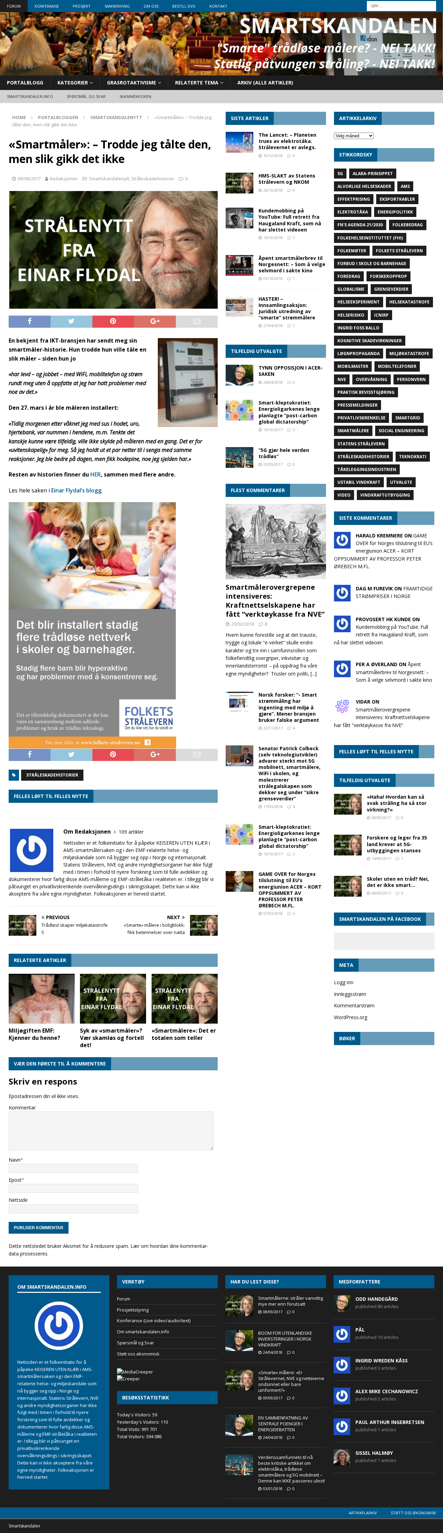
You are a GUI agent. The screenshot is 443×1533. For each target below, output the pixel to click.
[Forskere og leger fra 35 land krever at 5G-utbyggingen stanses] (348, 845)
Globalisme (350, 289)
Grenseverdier (391, 289)
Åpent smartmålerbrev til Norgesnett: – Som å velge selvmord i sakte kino (292, 264)
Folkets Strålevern (399, 251)
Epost (15, 1180)
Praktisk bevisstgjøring (366, 392)
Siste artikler (250, 118)
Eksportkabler (397, 199)
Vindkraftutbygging (385, 495)
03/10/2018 (273, 278)
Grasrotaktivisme (131, 82)
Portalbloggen (58, 117)
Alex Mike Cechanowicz (386, 1391)
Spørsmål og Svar (135, 1343)
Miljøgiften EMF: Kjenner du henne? (34, 1034)
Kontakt (218, 6)
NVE (341, 379)
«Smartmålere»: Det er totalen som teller (184, 1034)
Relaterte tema (196, 82)
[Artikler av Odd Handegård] (342, 1308)
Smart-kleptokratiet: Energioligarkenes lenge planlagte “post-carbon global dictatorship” (289, 412)
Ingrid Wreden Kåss (381, 1360)
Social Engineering (401, 431)
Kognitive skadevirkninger (369, 341)
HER (95, 474)
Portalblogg (25, 82)
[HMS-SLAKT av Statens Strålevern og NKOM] (239, 183)
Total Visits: (129, 1429)
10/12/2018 (273, 155)
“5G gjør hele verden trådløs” (284, 453)
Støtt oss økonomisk (138, 1354)
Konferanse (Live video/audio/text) (153, 1320)
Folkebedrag (407, 225)
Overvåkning (371, 379)
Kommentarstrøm (354, 1005)
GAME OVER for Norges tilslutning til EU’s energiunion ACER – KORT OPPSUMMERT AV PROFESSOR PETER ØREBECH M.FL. (290, 890)
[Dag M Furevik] (342, 597)
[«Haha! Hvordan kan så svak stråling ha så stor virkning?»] (348, 804)
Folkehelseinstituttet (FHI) (370, 238)
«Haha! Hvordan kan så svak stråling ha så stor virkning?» (396, 803)
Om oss (151, 6)
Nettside (18, 1200)
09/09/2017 (29, 178)
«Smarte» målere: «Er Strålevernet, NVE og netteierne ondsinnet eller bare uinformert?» (291, 1381)
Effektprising (353, 199)
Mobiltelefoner (397, 366)
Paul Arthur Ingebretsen (389, 1422)
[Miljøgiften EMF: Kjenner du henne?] (42, 999)
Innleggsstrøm (350, 994)
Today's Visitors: (134, 1415)
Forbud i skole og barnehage (371, 263)
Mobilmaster (352, 366)
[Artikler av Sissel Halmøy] (342, 1462)
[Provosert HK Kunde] (342, 628)
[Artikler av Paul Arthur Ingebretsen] (342, 1431)
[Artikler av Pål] (342, 1339)
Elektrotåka (352, 212)
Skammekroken (135, 96)
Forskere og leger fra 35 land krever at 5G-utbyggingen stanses (397, 843)
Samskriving (117, 6)
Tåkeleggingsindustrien (366, 469)
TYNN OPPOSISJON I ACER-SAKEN (291, 370)
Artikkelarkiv (363, 1512)
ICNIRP (381, 315)
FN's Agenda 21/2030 (360, 225)
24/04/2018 (273, 382)
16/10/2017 (273, 429)
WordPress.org (350, 1017)
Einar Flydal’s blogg (76, 490)
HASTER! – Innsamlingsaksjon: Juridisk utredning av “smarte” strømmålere (287, 308)
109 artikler (131, 831)
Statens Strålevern (361, 444)
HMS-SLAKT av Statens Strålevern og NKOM (287, 178)
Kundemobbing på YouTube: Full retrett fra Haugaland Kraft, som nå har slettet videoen (290, 220)
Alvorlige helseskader (364, 186)
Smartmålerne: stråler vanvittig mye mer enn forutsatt (290, 1301)
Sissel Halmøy (374, 1453)
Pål (360, 1329)
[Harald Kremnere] (342, 544)
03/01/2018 (272, 1488)
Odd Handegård (376, 1299)
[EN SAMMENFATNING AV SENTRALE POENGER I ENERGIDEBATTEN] (239, 1425)
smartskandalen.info (30, 96)
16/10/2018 (273, 237)
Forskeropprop (388, 276)
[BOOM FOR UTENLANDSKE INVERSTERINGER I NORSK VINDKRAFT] (239, 1340)
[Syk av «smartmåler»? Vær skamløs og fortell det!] (113, 999)
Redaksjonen (64, 178)
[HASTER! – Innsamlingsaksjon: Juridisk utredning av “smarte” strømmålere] (239, 306)
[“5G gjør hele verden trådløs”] (239, 457)
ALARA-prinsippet (373, 173)
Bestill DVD (184, 6)
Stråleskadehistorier (152, 178)
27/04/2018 (273, 325)
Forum (14, 6)
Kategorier (72, 82)
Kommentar (22, 1107)
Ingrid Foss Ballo (358, 328)
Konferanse (47, 6)
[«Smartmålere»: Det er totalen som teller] (185, 999)
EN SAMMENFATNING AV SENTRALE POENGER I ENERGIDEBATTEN (283, 1424)
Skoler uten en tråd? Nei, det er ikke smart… (398, 882)
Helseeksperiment (358, 302)
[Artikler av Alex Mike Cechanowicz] (342, 1400)
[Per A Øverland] (342, 673)
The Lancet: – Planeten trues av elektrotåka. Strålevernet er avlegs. (287, 141)
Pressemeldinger (357, 405)
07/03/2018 (273, 913)
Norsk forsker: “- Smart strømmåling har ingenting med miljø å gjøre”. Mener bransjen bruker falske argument (289, 707)
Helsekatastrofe (409, 302)
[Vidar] (342, 710)
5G (340, 173)
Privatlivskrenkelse (361, 418)
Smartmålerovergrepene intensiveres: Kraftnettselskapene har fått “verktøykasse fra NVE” (275, 600)
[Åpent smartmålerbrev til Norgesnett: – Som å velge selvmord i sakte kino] (239, 265)
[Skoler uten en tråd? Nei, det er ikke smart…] (348, 886)
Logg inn (343, 982)
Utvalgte (401, 482)
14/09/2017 (381, 858)
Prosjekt (82, 6)
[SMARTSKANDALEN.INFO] (221, 71)
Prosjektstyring (132, 1310)
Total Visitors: (131, 1436)
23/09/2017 (273, 464)
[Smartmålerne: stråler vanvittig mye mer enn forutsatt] (239, 1305)
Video (344, 495)
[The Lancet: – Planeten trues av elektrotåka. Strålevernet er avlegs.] (239, 142)
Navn (14, 1159)
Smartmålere (353, 431)
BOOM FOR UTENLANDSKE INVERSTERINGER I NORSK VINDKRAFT (285, 1339)
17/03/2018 (273, 806)
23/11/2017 (273, 728)
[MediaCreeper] (135, 1372)
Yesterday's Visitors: (139, 1422)
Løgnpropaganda (358, 353)
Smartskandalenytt (109, 178)
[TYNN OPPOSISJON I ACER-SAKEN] (239, 375)
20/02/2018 (242, 624)
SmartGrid (407, 418)
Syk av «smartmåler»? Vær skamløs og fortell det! (112, 1038)
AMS (405, 186)
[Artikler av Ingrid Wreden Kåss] (342, 1370)
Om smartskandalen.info (143, 1331)
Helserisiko (350, 315)
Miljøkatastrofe (409, 353)
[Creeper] (128, 1379)
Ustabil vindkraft (358, 482)
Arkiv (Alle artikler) (265, 82)
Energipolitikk (395, 212)
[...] (313, 673)
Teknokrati (412, 457)
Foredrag (348, 276)
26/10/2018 (273, 190)
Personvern (411, 379)
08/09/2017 (381, 817)
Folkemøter (351, 251)
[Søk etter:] (401, 5)
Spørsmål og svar (86, 96)
